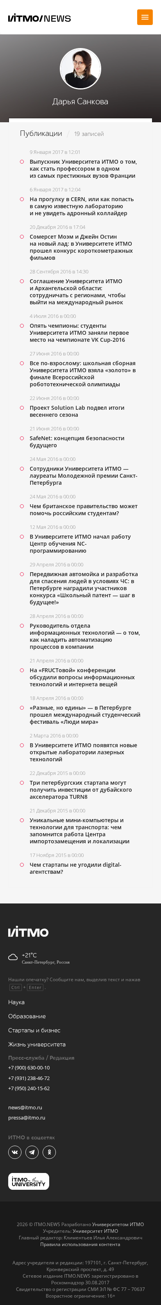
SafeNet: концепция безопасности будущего (77, 441)
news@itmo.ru (25, 1107)
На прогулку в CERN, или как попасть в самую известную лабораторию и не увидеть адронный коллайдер (82, 206)
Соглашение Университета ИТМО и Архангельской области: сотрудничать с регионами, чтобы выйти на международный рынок (77, 291)
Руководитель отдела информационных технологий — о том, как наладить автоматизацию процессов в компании (85, 636)
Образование (27, 1016)
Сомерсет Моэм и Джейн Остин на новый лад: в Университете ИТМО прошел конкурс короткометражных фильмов (81, 247)
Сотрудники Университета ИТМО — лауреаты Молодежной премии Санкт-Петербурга (84, 475)
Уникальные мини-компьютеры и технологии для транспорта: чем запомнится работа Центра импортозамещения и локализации (79, 830)
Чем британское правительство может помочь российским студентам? (84, 509)
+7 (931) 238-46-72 (29, 1078)
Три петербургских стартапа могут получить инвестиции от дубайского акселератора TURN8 (81, 789)
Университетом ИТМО (118, 1224)
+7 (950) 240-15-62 (29, 1088)
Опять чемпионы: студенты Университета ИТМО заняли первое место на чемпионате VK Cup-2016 (79, 332)
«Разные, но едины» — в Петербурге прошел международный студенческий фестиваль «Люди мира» (85, 714)
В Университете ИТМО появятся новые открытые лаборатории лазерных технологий (83, 752)
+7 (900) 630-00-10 (29, 1067)
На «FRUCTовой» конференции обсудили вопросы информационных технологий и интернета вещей (82, 677)
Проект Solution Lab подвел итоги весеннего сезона (77, 411)
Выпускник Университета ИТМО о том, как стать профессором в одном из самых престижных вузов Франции (83, 168)
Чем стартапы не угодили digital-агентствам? (76, 868)
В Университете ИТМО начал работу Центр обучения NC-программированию (80, 543)
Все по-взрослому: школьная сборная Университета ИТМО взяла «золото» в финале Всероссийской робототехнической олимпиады (83, 373)
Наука (16, 1002)
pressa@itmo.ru (26, 1117)
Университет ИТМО (95, 1231)
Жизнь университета (37, 1044)
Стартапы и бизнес (34, 1030)
